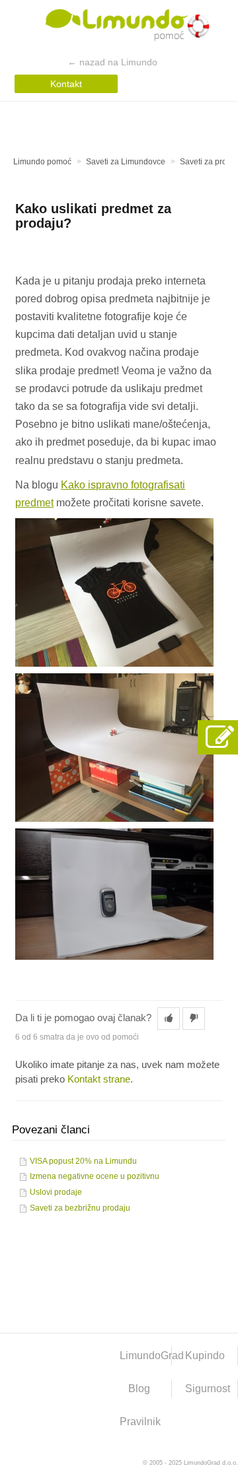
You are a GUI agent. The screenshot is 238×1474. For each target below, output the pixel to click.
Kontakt (66, 84)
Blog (139, 1388)
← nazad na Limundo (112, 62)
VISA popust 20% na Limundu (83, 1161)
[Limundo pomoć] (119, 27)
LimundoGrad (146, 1355)
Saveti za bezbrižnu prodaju (80, 1208)
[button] (168, 1018)
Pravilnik (140, 1421)
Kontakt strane (98, 1079)
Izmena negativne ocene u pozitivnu (94, 1176)
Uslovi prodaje (56, 1192)
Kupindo (205, 1355)
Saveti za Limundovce (125, 161)
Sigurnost (207, 1388)
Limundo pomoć (42, 161)
